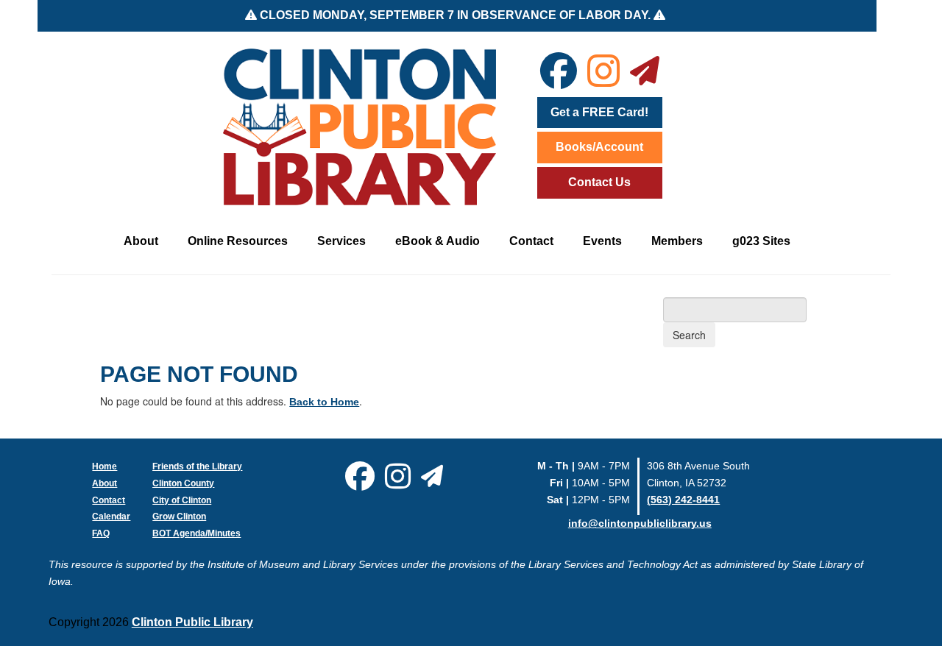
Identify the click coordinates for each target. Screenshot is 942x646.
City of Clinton (181, 500)
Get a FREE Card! (599, 112)
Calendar (111, 516)
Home (104, 466)
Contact (531, 241)
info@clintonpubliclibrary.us (640, 523)
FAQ (101, 533)
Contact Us (599, 182)
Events (602, 241)
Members (677, 241)
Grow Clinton (179, 516)
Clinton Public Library (192, 622)
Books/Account (599, 147)
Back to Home (324, 402)
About (141, 241)
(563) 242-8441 (683, 499)
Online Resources (238, 241)
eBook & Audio (437, 241)
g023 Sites (761, 241)
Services (341, 241)
